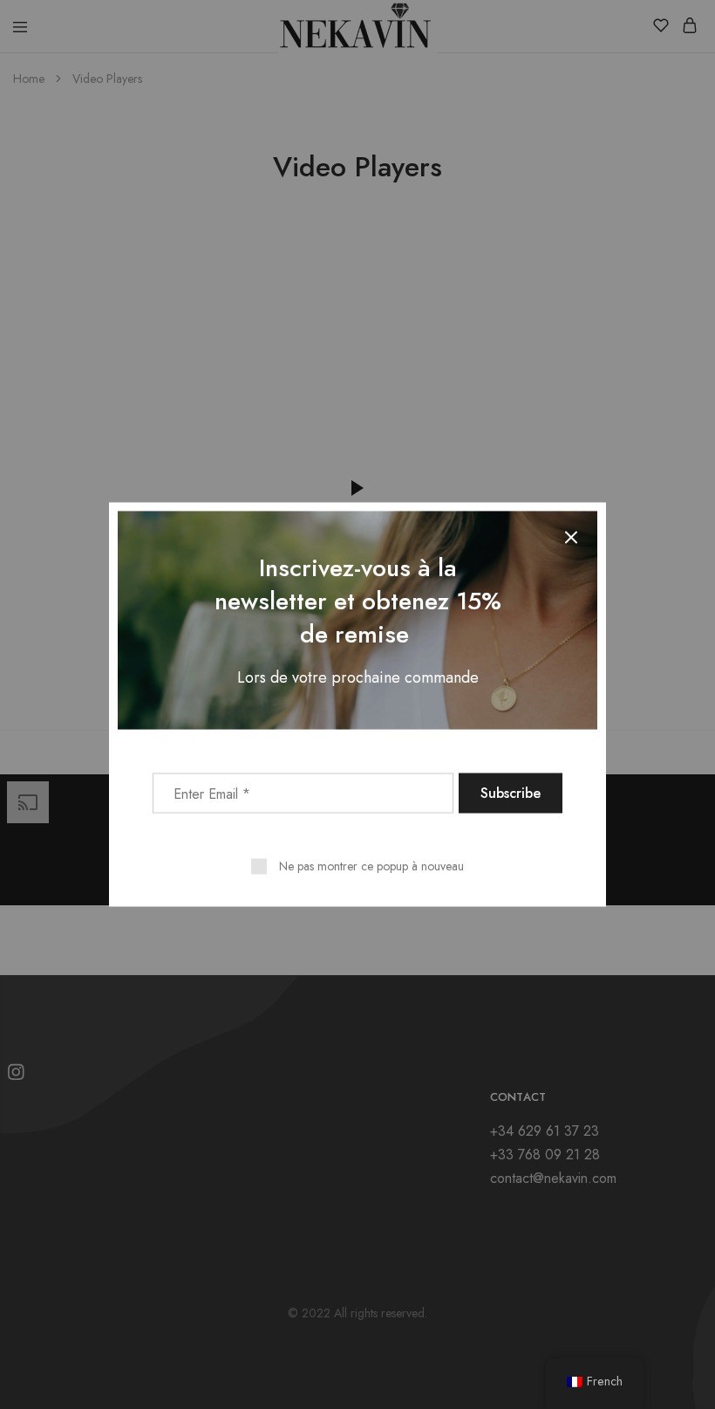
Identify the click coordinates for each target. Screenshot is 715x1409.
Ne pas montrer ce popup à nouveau (371, 866)
